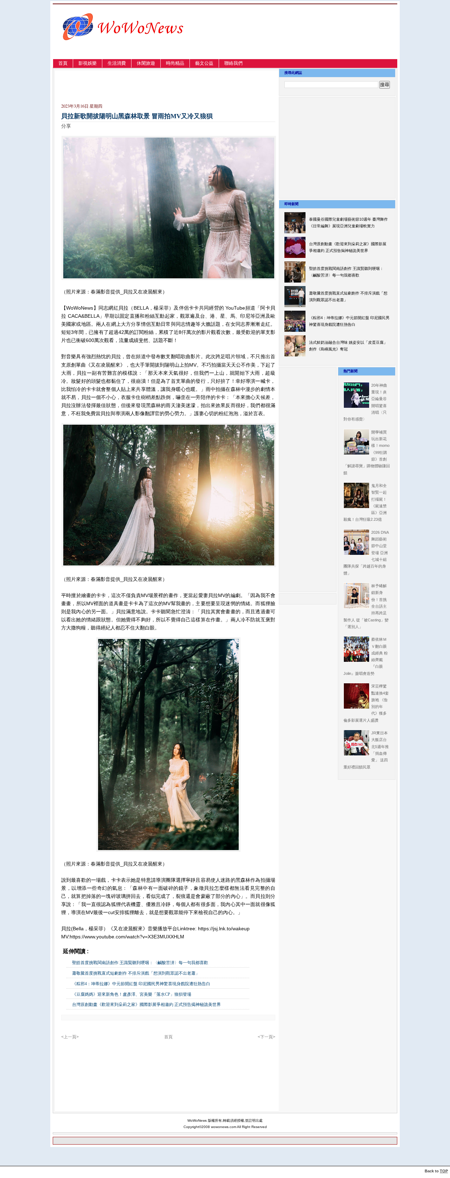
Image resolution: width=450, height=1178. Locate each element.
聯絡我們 (233, 63)
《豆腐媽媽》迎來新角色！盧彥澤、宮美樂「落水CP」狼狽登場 (133, 994)
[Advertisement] (321, 40)
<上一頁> (70, 1036)
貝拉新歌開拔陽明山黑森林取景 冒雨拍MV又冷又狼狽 (137, 116)
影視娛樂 (87, 63)
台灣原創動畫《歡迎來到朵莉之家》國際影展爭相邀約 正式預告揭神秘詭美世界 (146, 1004)
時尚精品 (175, 63)
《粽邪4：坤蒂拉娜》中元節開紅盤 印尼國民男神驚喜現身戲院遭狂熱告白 (141, 983)
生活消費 (117, 63)
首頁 (63, 63)
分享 (66, 126)
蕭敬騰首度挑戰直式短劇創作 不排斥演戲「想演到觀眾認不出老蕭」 (136, 973)
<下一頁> (266, 1036)
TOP (444, 1171)
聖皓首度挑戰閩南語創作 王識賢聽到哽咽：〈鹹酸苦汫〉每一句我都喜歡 (140, 962)
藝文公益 (204, 63)
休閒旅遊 (146, 63)
